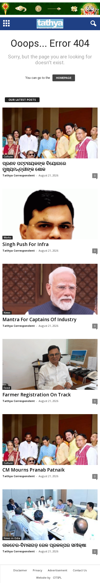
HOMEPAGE (63, 77)
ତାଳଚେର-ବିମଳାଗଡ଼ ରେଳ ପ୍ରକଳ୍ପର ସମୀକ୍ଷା (44, 545)
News (7, 312)
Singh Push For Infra (25, 244)
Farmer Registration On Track (36, 395)
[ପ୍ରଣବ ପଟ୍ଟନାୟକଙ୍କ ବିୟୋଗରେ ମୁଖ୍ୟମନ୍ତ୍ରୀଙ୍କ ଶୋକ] (50, 133)
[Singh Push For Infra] (50, 214)
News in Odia (12, 538)
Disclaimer (20, 570)
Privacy (37, 570)
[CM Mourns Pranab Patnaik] (50, 439)
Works (7, 237)
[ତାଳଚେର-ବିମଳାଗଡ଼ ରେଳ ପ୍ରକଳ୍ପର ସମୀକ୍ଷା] (50, 514)
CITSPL (57, 577)
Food (7, 388)
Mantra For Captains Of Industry (39, 319)
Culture (8, 156)
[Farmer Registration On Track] (50, 364)
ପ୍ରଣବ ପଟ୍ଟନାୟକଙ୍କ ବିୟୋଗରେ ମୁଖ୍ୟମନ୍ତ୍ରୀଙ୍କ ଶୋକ (34, 166)
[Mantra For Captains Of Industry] (50, 289)
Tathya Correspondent (18, 175)
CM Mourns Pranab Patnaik (33, 470)
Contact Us (80, 570)
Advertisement (57, 570)
